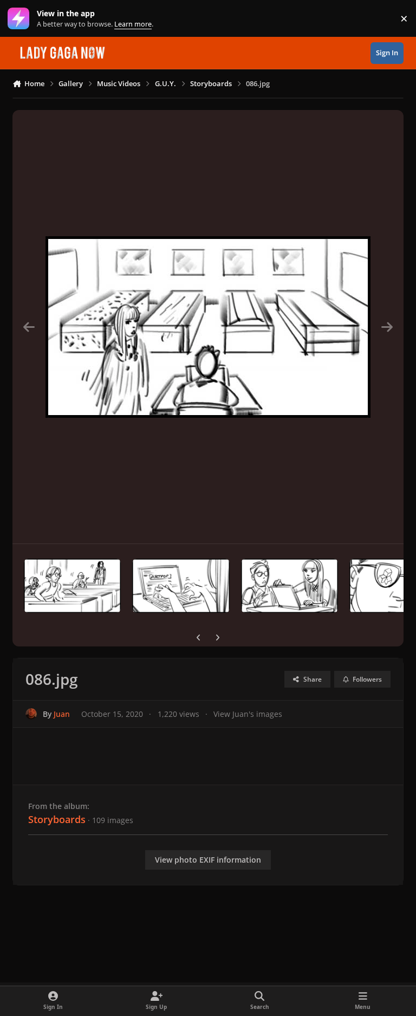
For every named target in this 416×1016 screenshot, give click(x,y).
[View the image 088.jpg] (289, 586)
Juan (62, 714)
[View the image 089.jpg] (180, 586)
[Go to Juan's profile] (31, 714)
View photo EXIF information (208, 860)
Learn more (21, 19)
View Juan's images (247, 714)
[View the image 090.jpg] (72, 586)
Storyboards (57, 819)
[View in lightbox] (208, 326)
